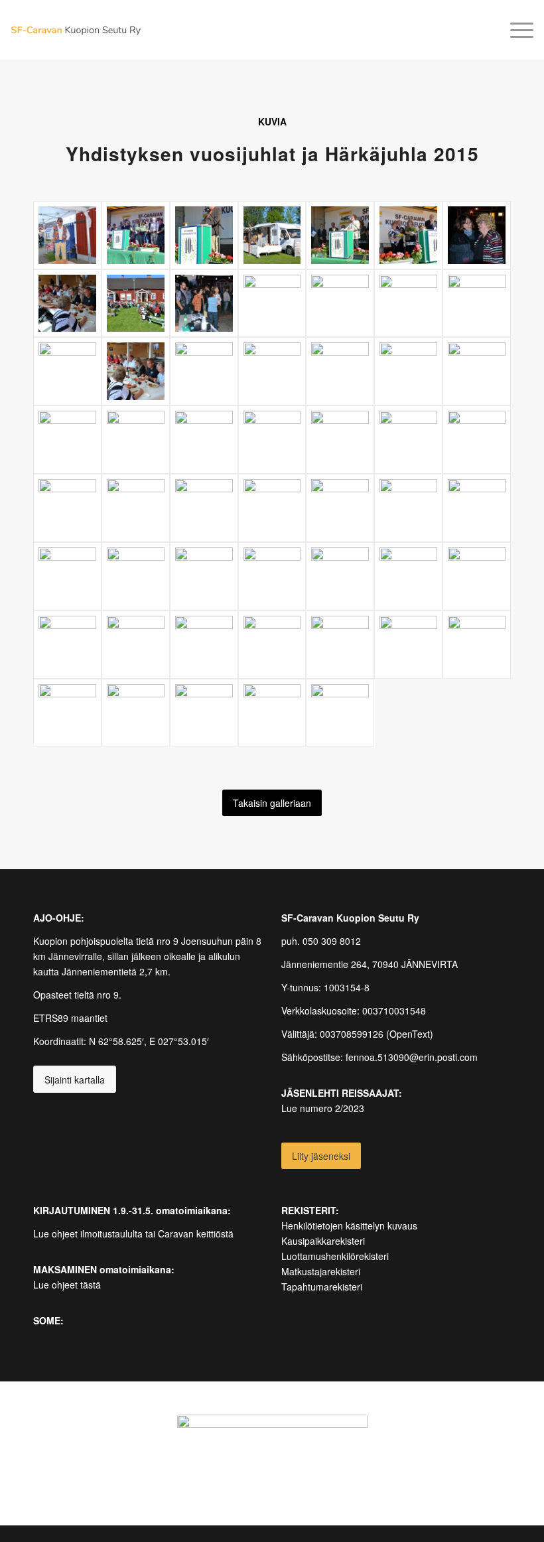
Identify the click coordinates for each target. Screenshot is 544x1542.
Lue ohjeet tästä (67, 1284)
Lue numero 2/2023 (322, 1108)
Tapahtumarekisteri (321, 1286)
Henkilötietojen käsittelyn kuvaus (349, 1225)
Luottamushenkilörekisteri (335, 1256)
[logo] (76, 30)
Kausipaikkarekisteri (323, 1240)
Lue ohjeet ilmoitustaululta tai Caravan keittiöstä (133, 1233)
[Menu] (515, 30)
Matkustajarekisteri (320, 1271)
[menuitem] (515, 30)
